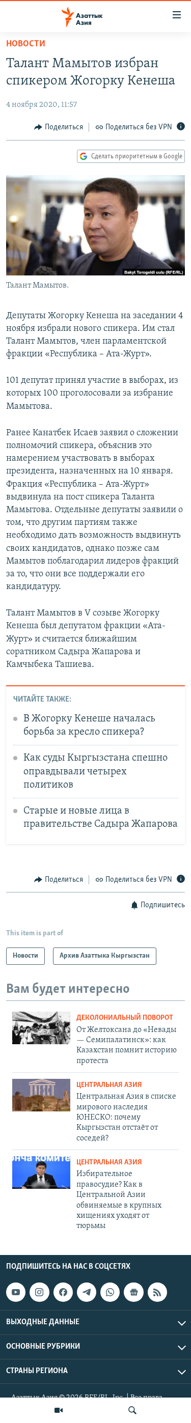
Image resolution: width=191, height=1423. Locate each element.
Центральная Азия (109, 1085)
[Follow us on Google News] (133, 1292)
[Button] (58, 127)
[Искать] (132, 1410)
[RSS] (157, 1292)
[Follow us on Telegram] (86, 1292)
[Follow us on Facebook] (63, 1292)
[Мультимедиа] (58, 1410)
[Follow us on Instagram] (39, 1292)
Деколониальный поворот (124, 1018)
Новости (25, 44)
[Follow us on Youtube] (15, 1292)
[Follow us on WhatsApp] (110, 1292)
